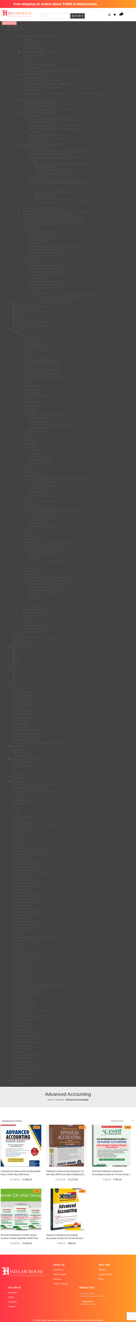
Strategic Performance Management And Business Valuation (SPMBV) (67, 294)
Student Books (17, 329)
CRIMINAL (20, 313)
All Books (15, 27)
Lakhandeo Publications (24, 924)
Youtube (11, 1306)
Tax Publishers (20, 1052)
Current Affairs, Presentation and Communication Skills (49, 109)
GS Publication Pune (22, 905)
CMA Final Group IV (32, 278)
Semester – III (24, 367)
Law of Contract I (31, 405)
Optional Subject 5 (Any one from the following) (45, 549)
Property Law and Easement (36, 533)
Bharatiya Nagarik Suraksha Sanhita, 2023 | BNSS (36, 784)
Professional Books (18, 304)
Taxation (27, 62)
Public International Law (34, 536)
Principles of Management (35, 612)
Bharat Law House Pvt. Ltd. (25, 848)
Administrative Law (32, 539)
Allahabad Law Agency (23, 823)
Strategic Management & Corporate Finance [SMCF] (53, 179)
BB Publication (20, 845)
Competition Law (36, 523)
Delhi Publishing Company (25, 893)
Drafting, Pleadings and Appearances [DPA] (49, 154)
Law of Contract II (31, 441)
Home (50, 1100)
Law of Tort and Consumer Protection (40, 507)
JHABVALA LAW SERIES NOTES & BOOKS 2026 (36, 638)
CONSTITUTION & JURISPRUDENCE (33, 323)
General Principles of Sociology (38, 348)
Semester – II (24, 351)
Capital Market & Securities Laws (44, 135)
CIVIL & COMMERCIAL (26, 310)
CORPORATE (22, 316)
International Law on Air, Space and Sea (47, 562)
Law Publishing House (23, 931)
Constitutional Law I (32, 402)
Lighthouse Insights (22, 947)
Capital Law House (22, 858)
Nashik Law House (22, 972)
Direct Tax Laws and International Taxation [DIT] (51, 272)
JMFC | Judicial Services (24, 765)
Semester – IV (24, 383)
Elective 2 (33, 186)
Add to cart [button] (18, 1167)
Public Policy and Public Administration (41, 374)
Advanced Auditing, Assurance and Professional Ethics (49, 84)
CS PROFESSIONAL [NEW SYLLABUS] (39, 144)
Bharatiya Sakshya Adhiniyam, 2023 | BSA (33, 791)
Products (59, 1100)
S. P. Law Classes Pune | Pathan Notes (31, 1010)
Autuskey (98, 1320)
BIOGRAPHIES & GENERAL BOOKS (33, 307)
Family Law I (29, 409)
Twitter (11, 1297)
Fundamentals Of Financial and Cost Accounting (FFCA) (49, 214)
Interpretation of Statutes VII (36, 476)
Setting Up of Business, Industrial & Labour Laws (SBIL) (55, 125)
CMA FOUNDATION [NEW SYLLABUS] (39, 208)
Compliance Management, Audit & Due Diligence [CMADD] (56, 157)
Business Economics (33, 49)
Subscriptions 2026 (18, 1080)
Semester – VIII (25, 498)
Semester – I (24, 335)
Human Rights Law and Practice (44, 517)
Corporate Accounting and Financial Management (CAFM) (56, 128)
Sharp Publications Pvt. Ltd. (26, 1026)
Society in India (30, 380)
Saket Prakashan (21, 727)
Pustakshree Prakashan (24, 1004)
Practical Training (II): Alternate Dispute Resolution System (50, 511)
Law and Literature (32, 386)
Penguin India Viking (22, 1001)
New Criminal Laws (19, 781)
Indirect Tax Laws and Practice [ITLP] (46, 288)
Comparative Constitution (40, 463)
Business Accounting (33, 609)
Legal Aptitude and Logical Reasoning (41, 103)
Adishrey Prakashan (22, 692)
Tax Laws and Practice (39, 141)
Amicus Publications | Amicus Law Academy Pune (36, 826)
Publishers (14, 813)
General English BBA (33, 606)
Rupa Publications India (24, 1007)
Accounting (28, 39)
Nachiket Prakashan (22, 966)
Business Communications (35, 616)
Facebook (12, 1292)
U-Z (17, 663)
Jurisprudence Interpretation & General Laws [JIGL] (52, 119)
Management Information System (38, 628)
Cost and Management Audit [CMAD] (46, 281)
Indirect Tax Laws (31, 90)
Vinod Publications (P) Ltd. (25, 1068)
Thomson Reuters (21, 1061)
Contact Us (58, 1270)
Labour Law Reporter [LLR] (25, 921)
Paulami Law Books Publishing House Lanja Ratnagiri (38, 985)
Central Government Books (23, 746)
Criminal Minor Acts (38, 488)
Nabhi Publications (22, 753)
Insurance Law (35, 456)
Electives (33, 291)
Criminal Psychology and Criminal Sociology (50, 425)
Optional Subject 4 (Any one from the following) (45, 514)
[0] (120, 15)
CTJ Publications (21, 702)
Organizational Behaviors (35, 625)
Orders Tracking (60, 1283)
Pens (15, 807)
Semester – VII (25, 466)
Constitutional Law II (32, 437)
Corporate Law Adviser (23, 877)
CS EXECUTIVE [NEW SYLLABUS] (37, 113)
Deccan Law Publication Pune (27, 886)
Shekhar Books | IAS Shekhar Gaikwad (31, 730)
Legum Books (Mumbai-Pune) (27, 1077)
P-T (17, 660)
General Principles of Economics (38, 345)
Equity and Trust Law (38, 421)
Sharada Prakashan (22, 1023)
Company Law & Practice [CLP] (43, 122)
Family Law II (29, 444)
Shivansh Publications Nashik (27, 733)
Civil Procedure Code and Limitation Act (42, 501)
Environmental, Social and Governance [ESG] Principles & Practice (60, 151)
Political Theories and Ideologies (38, 358)
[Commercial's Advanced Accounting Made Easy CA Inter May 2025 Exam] (38, 1167)
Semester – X (24, 565)
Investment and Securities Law (43, 485)
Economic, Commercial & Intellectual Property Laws (53, 138)
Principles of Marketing (34, 632)
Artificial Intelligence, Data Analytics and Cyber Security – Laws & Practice (69, 173)
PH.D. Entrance (20, 778)
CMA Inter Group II (32, 243)
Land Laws (34, 558)
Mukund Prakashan (22, 714)
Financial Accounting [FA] (41, 234)
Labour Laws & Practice (45, 195)
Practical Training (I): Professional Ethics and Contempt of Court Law (55, 479)
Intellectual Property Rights (36, 431)
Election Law (35, 453)
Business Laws (30, 43)
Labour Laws (29, 568)
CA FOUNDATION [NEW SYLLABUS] (38, 36)
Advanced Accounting (33, 55)
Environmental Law (32, 574)
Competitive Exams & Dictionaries (25, 759)
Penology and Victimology (41, 460)
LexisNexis (18, 944)
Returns (102, 1270)
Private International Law (40, 495)
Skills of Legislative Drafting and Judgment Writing (47, 581)
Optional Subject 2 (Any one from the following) (45, 450)
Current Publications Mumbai (26, 883)
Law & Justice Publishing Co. (26, 928)
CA (14, 33)
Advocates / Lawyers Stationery (24, 794)
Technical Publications (23, 1058)
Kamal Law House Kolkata (25, 915)
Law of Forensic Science (40, 555)
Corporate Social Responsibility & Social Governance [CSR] (62, 164)
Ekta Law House (20, 708)
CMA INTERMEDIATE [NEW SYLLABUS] (40, 224)
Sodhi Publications (21, 1045)
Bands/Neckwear (21, 797)
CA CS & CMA (17, 30)
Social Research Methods (35, 396)
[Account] (109, 15)
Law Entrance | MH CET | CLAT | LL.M (31, 762)
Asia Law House (20, 835)
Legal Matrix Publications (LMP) (28, 940)
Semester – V (24, 399)
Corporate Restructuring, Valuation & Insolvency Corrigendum (58, 183)
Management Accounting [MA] (43, 256)
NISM (15, 772)
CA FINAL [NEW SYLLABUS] (34, 74)
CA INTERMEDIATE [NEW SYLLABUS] (39, 52)
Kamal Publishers (21, 918)
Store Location (59, 1274)
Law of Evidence (31, 472)
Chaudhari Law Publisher (25, 698)
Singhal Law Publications (25, 1039)
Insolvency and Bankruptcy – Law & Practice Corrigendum (61, 202)
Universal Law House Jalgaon (27, 737)
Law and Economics (32, 393)
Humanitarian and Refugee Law (44, 593)
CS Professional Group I (34, 148)
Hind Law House (49, 1320)
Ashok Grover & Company (25, 695)
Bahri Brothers (19, 749)
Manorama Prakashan (23, 959)
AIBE (15, 768)
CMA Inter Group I (31, 227)
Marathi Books (18, 686)
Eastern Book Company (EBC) (27, 896)
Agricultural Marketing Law (41, 428)
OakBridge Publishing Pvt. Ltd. (27, 982)
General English (31, 339)
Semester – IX (24, 530)
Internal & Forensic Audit (45, 167)
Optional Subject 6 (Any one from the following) (45, 584)
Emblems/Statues (21, 800)
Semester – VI (24, 434)
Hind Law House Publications (27, 909)
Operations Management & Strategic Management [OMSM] (56, 246)
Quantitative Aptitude (33, 46)
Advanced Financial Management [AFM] (42, 81)
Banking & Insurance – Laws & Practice (52, 199)
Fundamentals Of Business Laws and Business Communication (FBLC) (57, 211)
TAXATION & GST (24, 320)
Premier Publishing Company (26, 991)
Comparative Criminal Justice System (46, 590)
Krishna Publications (22, 711)
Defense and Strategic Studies (43, 552)
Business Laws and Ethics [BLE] (44, 230)
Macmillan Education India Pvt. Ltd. (29, 956)
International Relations (33, 390)
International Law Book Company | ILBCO (32, 912)
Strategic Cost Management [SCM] (45, 275)
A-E (17, 651)
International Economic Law (42, 526)
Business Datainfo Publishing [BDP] (30, 851)
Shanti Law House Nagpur (25, 1020)
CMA (15, 205)
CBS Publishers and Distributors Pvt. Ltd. (32, 861)
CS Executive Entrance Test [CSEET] (37, 100)
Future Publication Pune (24, 899)
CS (14, 97)
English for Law (30, 355)
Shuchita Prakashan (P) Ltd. (26, 1036)
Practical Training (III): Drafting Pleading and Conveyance (50, 542)
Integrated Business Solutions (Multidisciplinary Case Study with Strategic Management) (64, 93)
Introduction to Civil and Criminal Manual (42, 546)
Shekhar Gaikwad (21, 1030)
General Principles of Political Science (41, 342)
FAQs (101, 1279)
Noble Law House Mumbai (25, 979)
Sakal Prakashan (21, 724)
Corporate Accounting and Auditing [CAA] (48, 249)
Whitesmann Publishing (24, 1074)
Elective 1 (33, 160)
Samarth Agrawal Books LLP (26, 1017)
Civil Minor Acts (36, 520)
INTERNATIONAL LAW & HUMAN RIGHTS (35, 326)
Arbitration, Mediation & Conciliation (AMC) (54, 189)
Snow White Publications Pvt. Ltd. (28, 1042)
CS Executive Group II (33, 132)
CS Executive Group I (33, 116)
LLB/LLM (19, 635)
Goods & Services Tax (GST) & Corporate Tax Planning (60, 192)
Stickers (16, 810)
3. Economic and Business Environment (42, 106)
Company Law (30, 504)
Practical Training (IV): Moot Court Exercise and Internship (50, 577)
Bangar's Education (22, 842)
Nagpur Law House (22, 969)
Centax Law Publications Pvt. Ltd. (28, 864)
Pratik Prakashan (21, 721)
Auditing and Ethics (32, 68)
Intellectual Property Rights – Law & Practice (55, 170)
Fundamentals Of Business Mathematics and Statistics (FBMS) (52, 218)
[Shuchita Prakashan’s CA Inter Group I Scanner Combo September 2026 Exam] (38, 1231)
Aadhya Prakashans (22, 816)
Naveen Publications (22, 975)
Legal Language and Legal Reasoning (41, 370)
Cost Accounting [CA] (39, 240)
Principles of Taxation (33, 571)
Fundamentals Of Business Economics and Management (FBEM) (54, 221)
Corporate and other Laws (35, 58)
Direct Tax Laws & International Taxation (42, 87)
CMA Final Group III (32, 262)
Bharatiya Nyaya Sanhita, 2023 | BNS (30, 788)
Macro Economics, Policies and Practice (42, 361)
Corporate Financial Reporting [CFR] (46, 285)
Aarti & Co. (18, 689)
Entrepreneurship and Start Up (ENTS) (52, 300)
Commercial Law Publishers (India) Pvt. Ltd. (33, 874)
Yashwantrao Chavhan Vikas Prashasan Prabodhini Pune (40, 743)
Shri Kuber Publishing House (26, 1033)
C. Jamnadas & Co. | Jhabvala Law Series (32, 854)
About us (57, 1279)
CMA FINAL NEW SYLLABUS (32, 259)
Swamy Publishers (21, 756)
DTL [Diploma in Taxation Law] (30, 644)
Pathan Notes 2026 (22, 641)
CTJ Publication (20, 880)
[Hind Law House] (17, 13)
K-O (17, 657)
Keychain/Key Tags (22, 803)
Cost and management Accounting (39, 65)
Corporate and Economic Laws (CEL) (46, 265)
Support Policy (105, 1274)
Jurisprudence (30, 447)
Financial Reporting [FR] (34, 78)
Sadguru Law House (22, 1014)
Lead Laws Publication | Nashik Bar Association (35, 937)
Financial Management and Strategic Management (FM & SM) (52, 71)
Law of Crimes (30, 412)
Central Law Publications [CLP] (27, 867)
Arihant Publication (22, 829)
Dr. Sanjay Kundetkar (23, 705)
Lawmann (17, 934)
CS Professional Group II (35, 176)
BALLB (16, 332)
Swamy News (19, 1084)
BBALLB (17, 600)
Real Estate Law (36, 597)
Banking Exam (19, 775)
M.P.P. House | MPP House (25, 953)
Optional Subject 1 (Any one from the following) (45, 415)
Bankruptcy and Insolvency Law (43, 587)
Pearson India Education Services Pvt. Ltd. (33, 988)
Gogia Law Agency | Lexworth (27, 902)
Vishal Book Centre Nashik (25, 740)
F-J (17, 654)
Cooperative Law (37, 491)
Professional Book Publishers (27, 995)
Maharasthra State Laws (21, 647)
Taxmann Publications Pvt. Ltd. (27, 1055)
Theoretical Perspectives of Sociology (41, 364)
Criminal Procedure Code (35, 469)
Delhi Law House (21, 889)
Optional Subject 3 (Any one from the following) (45, 482)
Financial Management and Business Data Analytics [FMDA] (57, 253)
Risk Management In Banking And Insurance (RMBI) (58, 297)
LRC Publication (20, 950)
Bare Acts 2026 (16, 667)
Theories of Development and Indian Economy (45, 377)
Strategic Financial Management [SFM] (47, 269)
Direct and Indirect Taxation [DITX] (45, 237)
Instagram (12, 1302)
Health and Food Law (39, 418)
